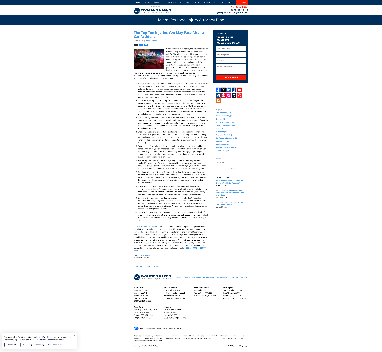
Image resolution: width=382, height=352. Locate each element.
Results (198, 2)
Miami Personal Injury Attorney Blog (152, 10)
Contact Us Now (231, 77)
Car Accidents (145, 255)
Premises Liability (224, 116)
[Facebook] (218, 90)
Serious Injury (223, 144)
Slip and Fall (222, 141)
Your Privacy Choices (147, 328)
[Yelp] (239, 95)
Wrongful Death (224, 135)
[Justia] (234, 90)
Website (147, 2)
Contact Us (242, 2)
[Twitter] (223, 90)
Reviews (207, 2)
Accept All (12, 345)
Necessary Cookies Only (33, 345)
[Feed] (218, 100)
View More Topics (222, 151)
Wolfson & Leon (159, 346)
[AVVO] (218, 95)
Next (156, 266)
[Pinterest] (223, 95)
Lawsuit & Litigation (225, 125)
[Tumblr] (234, 95)
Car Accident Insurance (226, 138)
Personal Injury (185, 2)
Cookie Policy (162, 328)
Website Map (221, 277)
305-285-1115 (191, 248)
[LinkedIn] (228, 90)
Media (216, 2)
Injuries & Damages (225, 122)
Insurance (221, 132)
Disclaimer (196, 277)
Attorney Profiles (170, 2)
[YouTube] (239, 90)
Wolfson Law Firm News (227, 147)
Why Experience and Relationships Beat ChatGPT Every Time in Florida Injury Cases (230, 192)
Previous (138, 266)
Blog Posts (244, 277)
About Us (156, 2)
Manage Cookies (175, 328)
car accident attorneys (147, 226)
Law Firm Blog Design (237, 346)
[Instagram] (228, 95)
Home (138, 2)
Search (231, 169)
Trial (219, 128)
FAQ (223, 2)
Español (231, 2)
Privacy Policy (208, 277)
